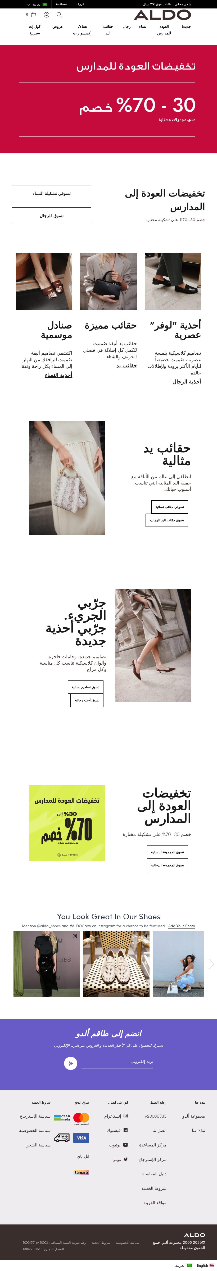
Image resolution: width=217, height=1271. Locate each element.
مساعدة (61, 4)
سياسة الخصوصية (127, 1242)
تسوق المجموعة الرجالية (167, 865)
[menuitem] (184, 1265)
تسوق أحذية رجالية (87, 700)
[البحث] (59, 14)
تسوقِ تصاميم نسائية (85, 687)
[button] (36, 4)
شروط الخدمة (101, 1242)
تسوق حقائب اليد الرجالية (167, 520)
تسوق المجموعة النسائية (167, 852)
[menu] (195, 1265)
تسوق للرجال (51, 216)
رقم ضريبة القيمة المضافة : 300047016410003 (54, 1242)
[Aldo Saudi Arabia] (162, 19)
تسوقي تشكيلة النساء (52, 193)
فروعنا (79, 4)
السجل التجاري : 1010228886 (43, 1249)
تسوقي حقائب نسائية (170, 507)
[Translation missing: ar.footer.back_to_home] (194, 1236)
